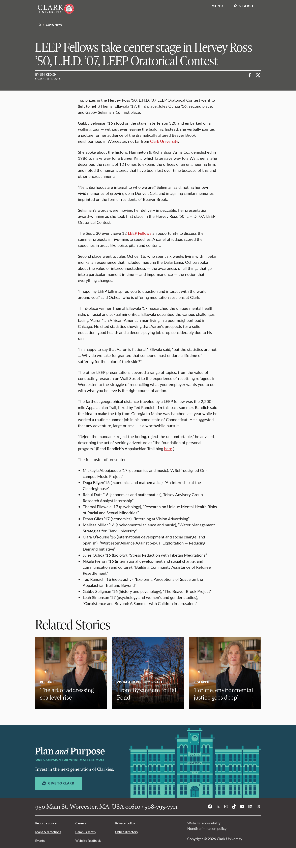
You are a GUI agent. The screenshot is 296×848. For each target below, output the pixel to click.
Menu (217, 6)
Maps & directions (48, 832)
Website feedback (88, 840)
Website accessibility (203, 823)
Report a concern (47, 823)
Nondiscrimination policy (207, 828)
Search (247, 6)
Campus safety (85, 832)
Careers (80, 823)
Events (40, 840)
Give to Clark (61, 783)
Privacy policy (125, 823)
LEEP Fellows (139, 233)
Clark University (164, 141)
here (168, 448)
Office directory (126, 832)
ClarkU (39, 25)
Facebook (250, 75)
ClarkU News (54, 25)
